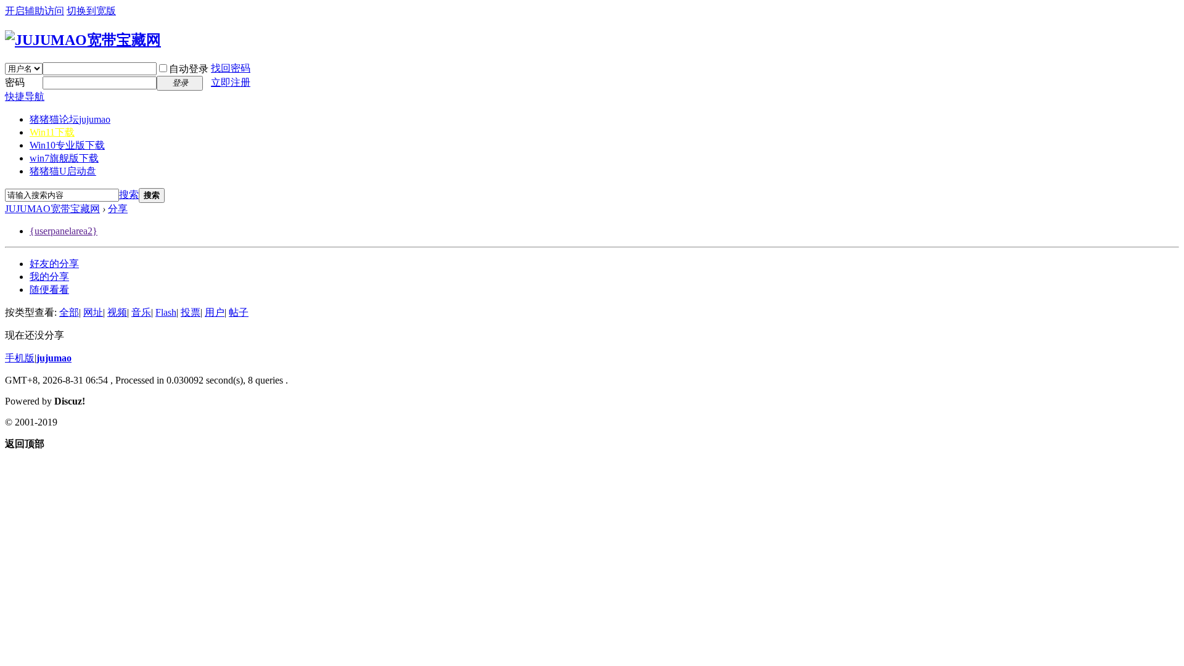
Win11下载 (52, 132)
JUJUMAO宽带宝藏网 (52, 209)
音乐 (141, 312)
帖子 (239, 312)
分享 (118, 209)
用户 (214, 312)
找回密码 (230, 68)
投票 (190, 312)
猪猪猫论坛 (70, 119)
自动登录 (188, 69)
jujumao (54, 358)
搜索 (129, 194)
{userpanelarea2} (63, 231)
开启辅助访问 (34, 11)
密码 (15, 82)
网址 (93, 312)
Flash (165, 312)
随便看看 (49, 289)
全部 (69, 312)
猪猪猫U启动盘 (63, 171)
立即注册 (230, 82)
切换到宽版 (91, 11)
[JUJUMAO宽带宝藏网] (83, 40)
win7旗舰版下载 (64, 158)
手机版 (20, 358)
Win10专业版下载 (67, 145)
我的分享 (49, 276)
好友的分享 (54, 263)
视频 (117, 312)
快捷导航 (24, 96)
